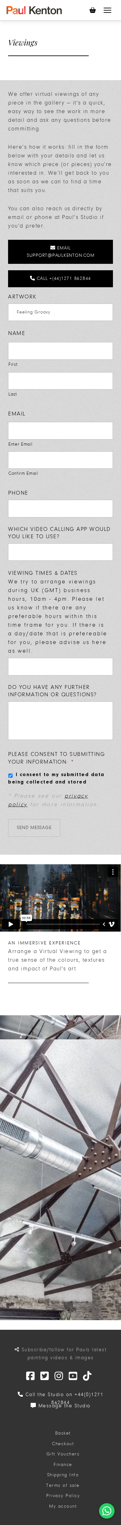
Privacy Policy (63, 1495)
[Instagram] (59, 1376)
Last (12, 394)
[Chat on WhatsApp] (107, 1511)
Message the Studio (63, 1406)
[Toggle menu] (107, 10)
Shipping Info (63, 1475)
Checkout (63, 1443)
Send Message (34, 827)
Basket (63, 1433)
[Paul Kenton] (34, 10)
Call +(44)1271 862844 (63, 278)
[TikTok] (87, 1376)
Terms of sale (63, 1485)
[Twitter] (30, 1376)
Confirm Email (23, 473)
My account (63, 1506)
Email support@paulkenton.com (61, 251)
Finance (63, 1464)
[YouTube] (73, 1376)
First (12, 364)
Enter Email (20, 444)
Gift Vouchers (63, 1454)
